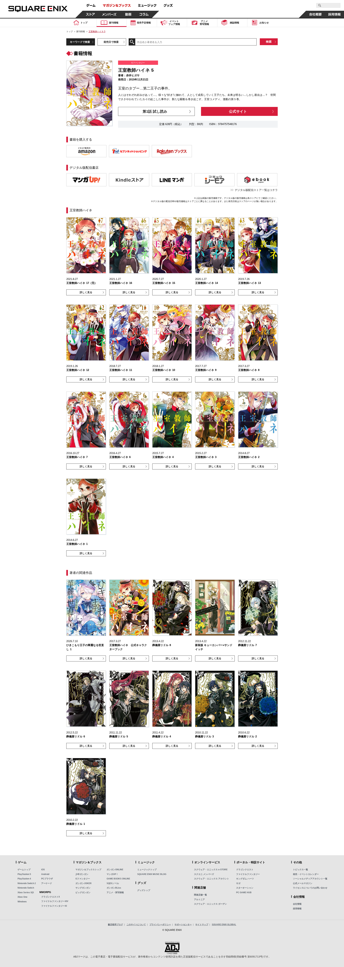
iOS (43, 869)
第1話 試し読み (155, 111)
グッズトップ (143, 890)
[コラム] (144, 14)
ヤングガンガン (82, 888)
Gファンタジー (82, 878)
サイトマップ (201, 924)
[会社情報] (315, 14)
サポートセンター (183, 924)
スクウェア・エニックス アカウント (211, 878)
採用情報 (297, 908)
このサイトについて (136, 924)
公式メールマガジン (302, 883)
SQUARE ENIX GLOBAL (224, 924)
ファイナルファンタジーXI (54, 906)
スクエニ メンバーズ (204, 874)
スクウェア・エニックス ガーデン (210, 904)
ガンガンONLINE (115, 869)
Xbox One (22, 897)
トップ (69, 31)
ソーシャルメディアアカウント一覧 (310, 878)
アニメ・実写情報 (115, 892)
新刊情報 (80, 31)
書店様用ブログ (115, 924)
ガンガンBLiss (114, 888)
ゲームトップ (24, 869)
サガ (238, 883)
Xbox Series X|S (26, 892)
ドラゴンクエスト (244, 869)
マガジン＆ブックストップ (88, 869)
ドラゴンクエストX (50, 897)
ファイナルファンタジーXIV (54, 901)
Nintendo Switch (26, 888)
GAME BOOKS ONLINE (118, 878)
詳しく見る (86, 292)
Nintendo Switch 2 (27, 883)
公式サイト (238, 111)
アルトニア (199, 899)
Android (45, 874)
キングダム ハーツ (245, 878)
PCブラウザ (47, 878)
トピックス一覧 (300, 869)
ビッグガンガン (82, 892)
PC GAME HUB (244, 892)
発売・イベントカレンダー (306, 874)
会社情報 (297, 904)
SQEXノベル (113, 883)
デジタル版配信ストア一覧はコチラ (256, 189)
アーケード (46, 883)
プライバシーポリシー (160, 924)
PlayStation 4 (24, 878)
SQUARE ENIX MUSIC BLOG (151, 874)
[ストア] (90, 14)
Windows (22, 901)
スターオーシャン (244, 888)
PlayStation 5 (24, 874)
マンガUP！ (112, 874)
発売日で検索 (111, 41)
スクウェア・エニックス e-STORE (211, 869)
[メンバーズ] (109, 14)
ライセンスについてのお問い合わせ (310, 888)
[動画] (128, 14)
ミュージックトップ (147, 869)
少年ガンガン (81, 874)
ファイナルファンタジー (248, 874)
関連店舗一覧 (200, 895)
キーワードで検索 (80, 41)
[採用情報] (334, 14)
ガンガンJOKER (83, 883)
